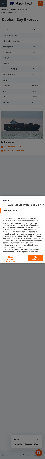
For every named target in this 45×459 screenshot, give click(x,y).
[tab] (22, 210)
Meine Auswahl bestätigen (10, 259)
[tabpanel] (22, 243)
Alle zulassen (36, 258)
